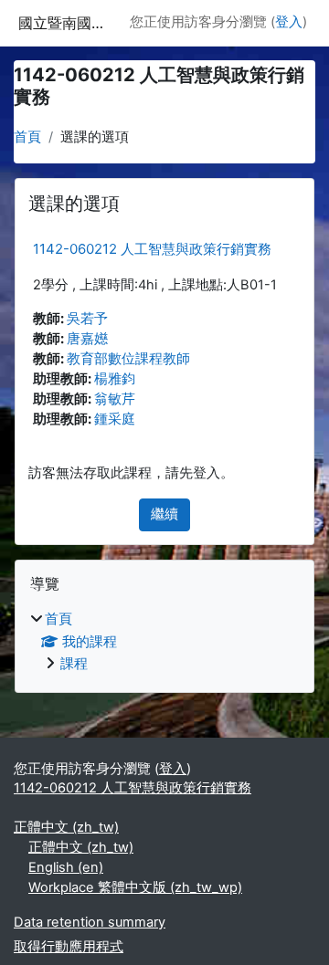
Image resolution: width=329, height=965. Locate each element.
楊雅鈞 (114, 379)
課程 (74, 664)
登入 (288, 22)
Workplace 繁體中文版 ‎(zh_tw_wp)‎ (135, 887)
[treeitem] (164, 643)
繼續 (164, 514)
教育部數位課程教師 (128, 359)
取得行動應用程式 (68, 947)
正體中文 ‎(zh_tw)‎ (66, 827)
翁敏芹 (114, 399)
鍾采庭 (114, 419)
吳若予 (87, 318)
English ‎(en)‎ (65, 867)
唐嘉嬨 (87, 338)
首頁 (27, 137)
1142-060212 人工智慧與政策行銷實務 (152, 248)
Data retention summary (89, 922)
